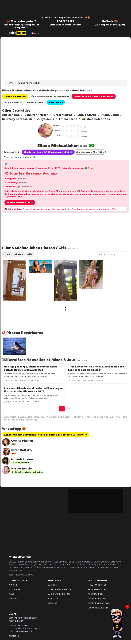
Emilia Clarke (86, 114)
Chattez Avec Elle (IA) (90, 152)
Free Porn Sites (97, 585)
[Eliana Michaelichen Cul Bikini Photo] (14, 280)
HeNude (52, 603)
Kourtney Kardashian (17, 119)
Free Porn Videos (60, 96)
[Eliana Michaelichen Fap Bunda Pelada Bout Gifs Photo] (65, 280)
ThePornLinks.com (99, 603)
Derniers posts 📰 (13, 102)
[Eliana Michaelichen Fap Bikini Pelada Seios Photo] (91, 274)
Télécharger (11, 152)
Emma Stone (68, 119)
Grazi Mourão (63, 114)
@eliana (22, 178)
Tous (7, 254)
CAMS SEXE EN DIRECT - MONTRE (93, 96)
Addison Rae (11, 114)
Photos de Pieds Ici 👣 (20, 202)
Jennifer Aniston (36, 114)
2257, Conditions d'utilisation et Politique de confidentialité (24, 628)
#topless (14, 589)
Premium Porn (96, 594)
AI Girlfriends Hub (59, 594)
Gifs (29, 254)
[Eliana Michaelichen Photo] (14, 346)
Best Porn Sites (97, 589)
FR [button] (35, 33)
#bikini (13, 585)
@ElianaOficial (25, 186)
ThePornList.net (98, 598)
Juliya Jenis (45, 119)
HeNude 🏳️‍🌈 (110, 21)
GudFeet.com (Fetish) (15, 96)
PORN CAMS (65, 21)
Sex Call (53, 598)
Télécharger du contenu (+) (19, 157)
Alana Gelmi (110, 114)
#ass (11, 594)
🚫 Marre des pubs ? (21, 21)
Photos (18, 254)
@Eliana (23, 182)
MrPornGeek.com (98, 608)
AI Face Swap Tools (59, 589)
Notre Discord (55, 102)
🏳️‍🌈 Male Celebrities (96, 119)
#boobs (13, 598)
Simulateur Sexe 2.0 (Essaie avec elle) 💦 (47, 152)
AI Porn (52, 585)
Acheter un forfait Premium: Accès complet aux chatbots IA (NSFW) (44, 434)
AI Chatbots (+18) (35, 102)
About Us (14, 636)
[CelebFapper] (18, 33)
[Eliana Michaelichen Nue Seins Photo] (40, 266)
